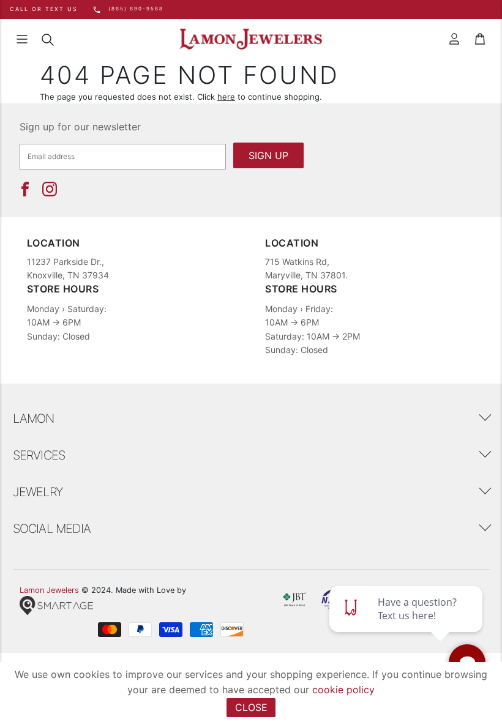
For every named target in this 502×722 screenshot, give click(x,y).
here (226, 97)
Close (251, 707)
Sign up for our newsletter (80, 127)
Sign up (268, 155)
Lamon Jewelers (49, 590)
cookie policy (343, 689)
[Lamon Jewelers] (251, 39)
